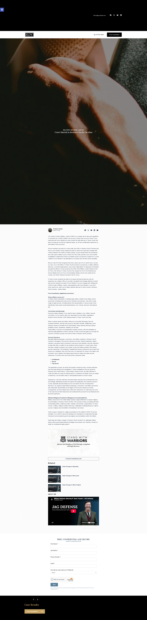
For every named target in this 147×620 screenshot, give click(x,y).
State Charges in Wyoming (70, 466)
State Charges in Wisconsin (70, 475)
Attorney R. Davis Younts (75, 331)
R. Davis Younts (58, 229)
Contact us (94, 422)
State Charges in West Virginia (71, 485)
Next (54, 584)
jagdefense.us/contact (67, 293)
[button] (2, 10)
